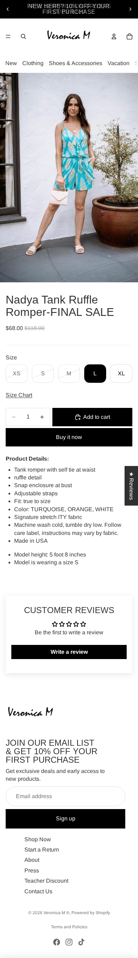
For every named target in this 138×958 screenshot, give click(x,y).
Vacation (119, 63)
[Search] (23, 36)
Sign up (65, 818)
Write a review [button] (69, 652)
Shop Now (37, 839)
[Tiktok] (81, 942)
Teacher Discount (46, 881)
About (31, 860)
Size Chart (19, 395)
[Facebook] (56, 942)
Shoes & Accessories (75, 63)
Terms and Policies (69, 926)
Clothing (33, 63)
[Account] (114, 36)
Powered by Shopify (90, 912)
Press (31, 870)
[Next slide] (130, 9)
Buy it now (69, 437)
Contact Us (38, 891)
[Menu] (8, 36)
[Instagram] (69, 942)
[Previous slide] (8, 9)
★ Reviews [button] (131, 486)
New (11, 63)
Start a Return (41, 850)
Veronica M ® (56, 912)
